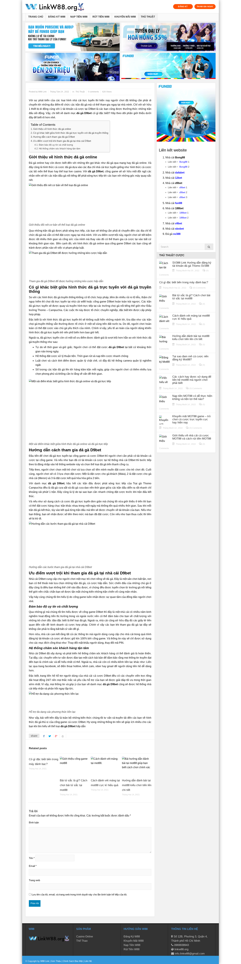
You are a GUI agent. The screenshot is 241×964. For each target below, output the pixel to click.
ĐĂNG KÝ (183, 6)
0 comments (93, 92)
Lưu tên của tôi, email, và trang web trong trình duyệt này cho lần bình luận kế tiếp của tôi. (79, 894)
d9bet (182, 187)
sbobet (179, 228)
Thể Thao (82, 940)
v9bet (178, 223)
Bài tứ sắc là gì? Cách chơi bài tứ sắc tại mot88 (73, 785)
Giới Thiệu (56, 961)
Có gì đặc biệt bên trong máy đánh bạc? (183, 282)
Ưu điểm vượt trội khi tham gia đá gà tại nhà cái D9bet (62, 140)
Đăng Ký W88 (56, 16)
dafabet (179, 172)
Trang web (34, 880)
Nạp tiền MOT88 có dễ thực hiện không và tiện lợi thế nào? (192, 397)
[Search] (209, 247)
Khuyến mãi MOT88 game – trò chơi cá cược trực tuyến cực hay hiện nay (191, 419)
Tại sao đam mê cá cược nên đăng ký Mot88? (190, 358)
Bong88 (183, 162)
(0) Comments (199, 288)
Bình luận (34, 822)
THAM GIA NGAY (205, 6)
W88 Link (44, 961)
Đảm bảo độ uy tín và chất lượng (56, 144)
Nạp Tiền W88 (78, 16)
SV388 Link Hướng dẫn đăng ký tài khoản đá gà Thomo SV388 (191, 264)
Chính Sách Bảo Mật (72, 961)
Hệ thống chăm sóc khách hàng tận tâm (59, 148)
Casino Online (84, 936)
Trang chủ (35, 16)
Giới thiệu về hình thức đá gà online (52, 129)
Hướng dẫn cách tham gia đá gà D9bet (54, 136)
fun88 (178, 203)
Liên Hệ (88, 961)
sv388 (177, 234)
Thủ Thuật (148, 16)
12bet (178, 177)
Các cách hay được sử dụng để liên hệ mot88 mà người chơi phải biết (191, 380)
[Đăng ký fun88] (186, 112)
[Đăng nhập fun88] (168, 67)
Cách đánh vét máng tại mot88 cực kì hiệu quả (191, 317)
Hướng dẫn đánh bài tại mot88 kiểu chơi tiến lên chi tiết (136, 785)
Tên (32, 858)
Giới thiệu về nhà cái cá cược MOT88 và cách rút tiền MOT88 (191, 437)
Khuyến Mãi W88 (125, 16)
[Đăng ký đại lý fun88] (72, 37)
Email (33, 866)
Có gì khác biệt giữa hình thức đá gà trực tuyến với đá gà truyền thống (70, 132)
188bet (183, 212)
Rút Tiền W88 (100, 16)
